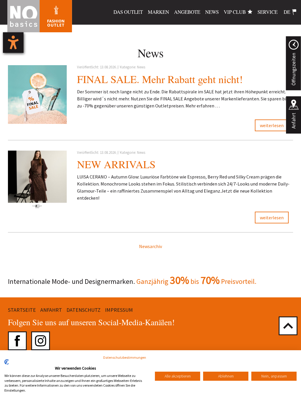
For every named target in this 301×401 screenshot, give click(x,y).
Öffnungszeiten (293, 69)
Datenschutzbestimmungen (124, 357)
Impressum (119, 309)
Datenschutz (83, 309)
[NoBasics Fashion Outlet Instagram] (40, 340)
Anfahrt (293, 121)
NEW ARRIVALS (116, 164)
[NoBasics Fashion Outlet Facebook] (17, 340)
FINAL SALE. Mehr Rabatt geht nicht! (160, 79)
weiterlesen (272, 125)
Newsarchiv (150, 246)
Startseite (22, 309)
